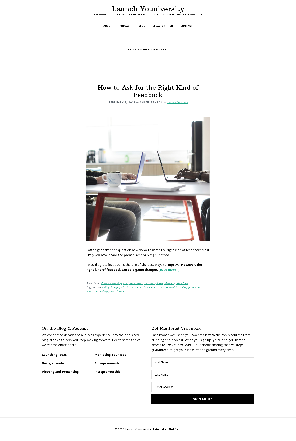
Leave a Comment (177, 102)
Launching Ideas (153, 283)
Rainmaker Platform (167, 429)
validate (173, 287)
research (163, 287)
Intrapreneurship (133, 283)
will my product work (112, 291)
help (153, 287)
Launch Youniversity (148, 8)
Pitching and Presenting (60, 372)
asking (105, 287)
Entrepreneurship (111, 283)
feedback (144, 287)
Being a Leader (53, 363)
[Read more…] (169, 270)
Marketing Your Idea (176, 283)
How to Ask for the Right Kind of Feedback (148, 91)
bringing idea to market (124, 287)
